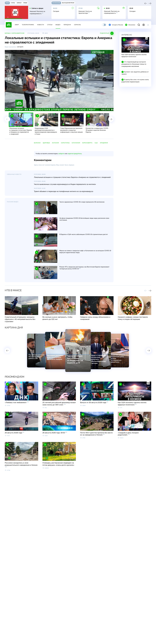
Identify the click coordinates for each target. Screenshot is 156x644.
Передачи (67, 24)
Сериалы (77, 24)
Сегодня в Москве (117, 25)
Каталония (76, 143)
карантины (65, 143)
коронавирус (87, 143)
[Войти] (144, 25)
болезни (37, 143)
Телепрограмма (28, 24)
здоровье (46, 143)
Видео (58, 24)
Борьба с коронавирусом (14, 33)
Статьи (49, 24)
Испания (55, 143)
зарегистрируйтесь (75, 154)
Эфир (17, 24)
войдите (61, 154)
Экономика (131, 25)
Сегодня (20, 47)
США (96, 143)
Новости (40, 24)
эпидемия (104, 143)
